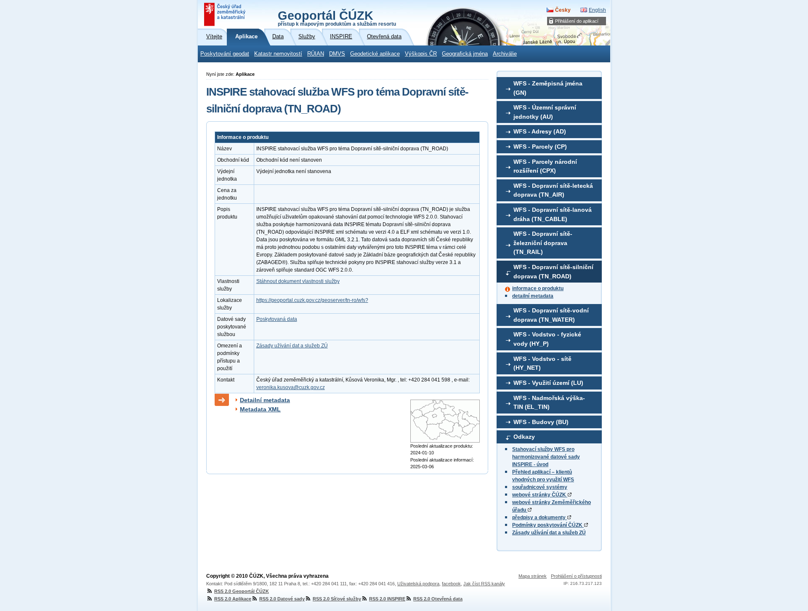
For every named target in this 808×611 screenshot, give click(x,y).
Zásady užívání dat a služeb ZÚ (549, 533)
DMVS (337, 54)
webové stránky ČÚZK (539, 495)
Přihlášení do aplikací (576, 21)
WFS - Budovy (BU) (541, 422)
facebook (451, 583)
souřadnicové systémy (539, 487)
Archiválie (505, 54)
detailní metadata (532, 296)
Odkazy (524, 436)
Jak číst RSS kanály (484, 583)
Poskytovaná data (276, 319)
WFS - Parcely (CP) (540, 146)
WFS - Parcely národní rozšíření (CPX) (545, 166)
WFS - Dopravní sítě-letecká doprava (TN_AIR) (553, 190)
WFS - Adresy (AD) (539, 131)
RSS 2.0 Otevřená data (437, 598)
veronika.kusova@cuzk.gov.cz (290, 387)
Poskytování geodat (224, 54)
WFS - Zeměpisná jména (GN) (547, 88)
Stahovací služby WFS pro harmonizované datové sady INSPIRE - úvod (546, 456)
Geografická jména (465, 54)
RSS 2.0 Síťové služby (337, 598)
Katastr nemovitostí (278, 54)
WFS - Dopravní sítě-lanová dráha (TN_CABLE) (552, 214)
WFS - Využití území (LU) (548, 382)
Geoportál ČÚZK (337, 18)
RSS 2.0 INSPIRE (387, 598)
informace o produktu (537, 288)
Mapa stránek (532, 576)
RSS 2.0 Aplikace (232, 598)
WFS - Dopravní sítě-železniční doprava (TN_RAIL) (542, 242)
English (597, 10)
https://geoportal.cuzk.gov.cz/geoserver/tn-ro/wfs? (312, 300)
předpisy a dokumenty (539, 517)
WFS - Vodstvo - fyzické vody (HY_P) (547, 339)
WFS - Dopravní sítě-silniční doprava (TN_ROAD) (553, 272)
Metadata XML (260, 409)
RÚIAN (315, 54)
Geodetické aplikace (375, 54)
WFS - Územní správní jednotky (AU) (544, 112)
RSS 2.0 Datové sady (282, 598)
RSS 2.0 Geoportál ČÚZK (241, 591)
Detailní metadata (265, 400)
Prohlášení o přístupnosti (576, 576)
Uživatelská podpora (418, 583)
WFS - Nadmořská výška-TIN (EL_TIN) (549, 403)
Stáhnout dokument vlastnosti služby (298, 281)
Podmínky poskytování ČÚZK (548, 525)
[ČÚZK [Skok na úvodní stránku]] (225, 14)
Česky (563, 10)
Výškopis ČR (421, 54)
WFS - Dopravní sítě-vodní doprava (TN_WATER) (551, 315)
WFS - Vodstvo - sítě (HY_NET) (542, 363)
